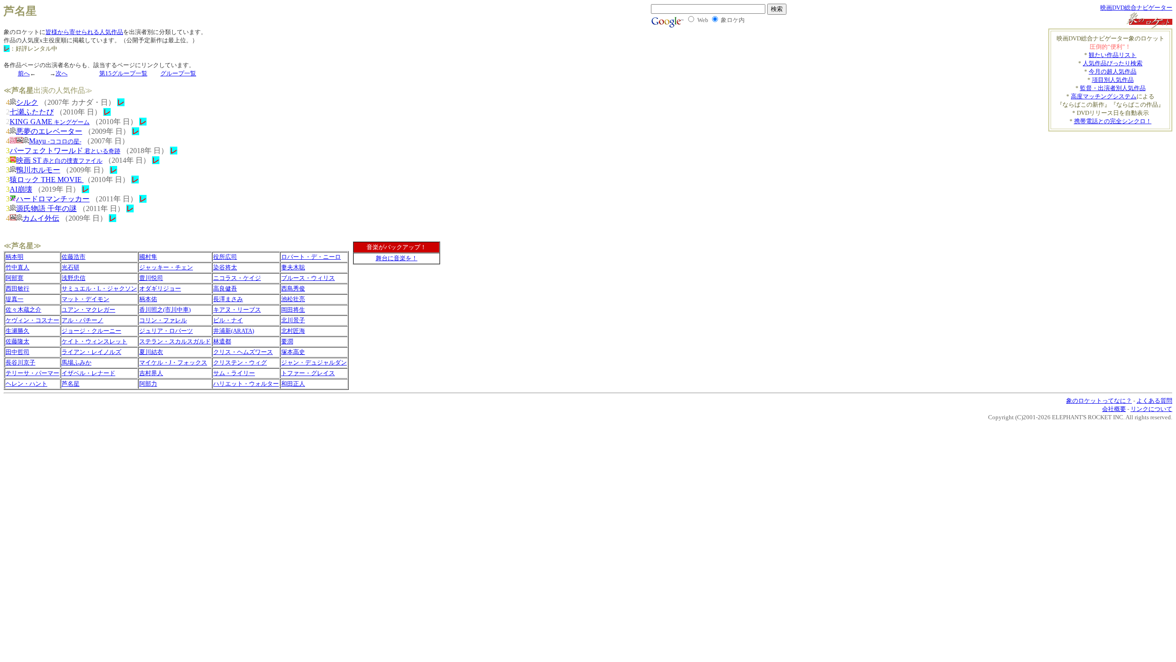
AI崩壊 (21, 189)
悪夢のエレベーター (49, 131)
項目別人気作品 (1113, 79)
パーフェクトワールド (65, 150)
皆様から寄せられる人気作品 (84, 32)
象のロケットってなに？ (1099, 400)
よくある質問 (1154, 400)
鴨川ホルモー (38, 170)
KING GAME (50, 122)
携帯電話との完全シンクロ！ (1113, 121)
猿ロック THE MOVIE (47, 179)
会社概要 (1114, 408)
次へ (62, 73)
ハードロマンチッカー (53, 199)
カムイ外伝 (41, 218)
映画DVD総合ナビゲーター (1136, 7)
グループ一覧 (178, 73)
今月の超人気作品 (1112, 71)
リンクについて (1151, 408)
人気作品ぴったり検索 (1112, 63)
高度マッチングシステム (1103, 96)
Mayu (55, 141)
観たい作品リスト (1112, 54)
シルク (27, 102)
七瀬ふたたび (32, 112)
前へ (24, 73)
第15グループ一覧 (123, 73)
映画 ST (59, 160)
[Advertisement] (1118, 145)
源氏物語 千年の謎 (46, 208)
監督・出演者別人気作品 (1113, 88)
